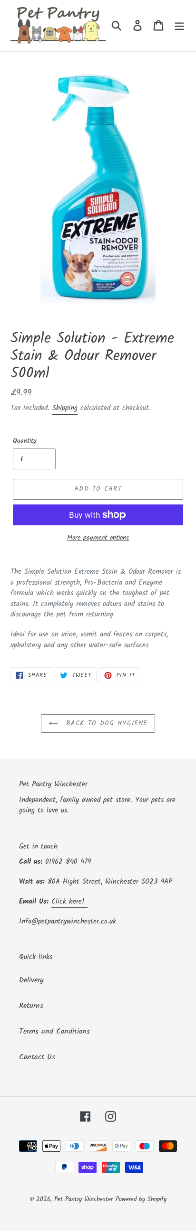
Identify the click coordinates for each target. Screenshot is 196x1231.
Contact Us (37, 1057)
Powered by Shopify (141, 1199)
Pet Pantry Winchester (83, 1199)
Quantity (25, 441)
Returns (31, 1006)
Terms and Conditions (54, 1031)
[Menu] (179, 25)
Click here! (69, 901)
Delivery (31, 980)
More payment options (98, 538)
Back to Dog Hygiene (105, 723)
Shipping (65, 408)
